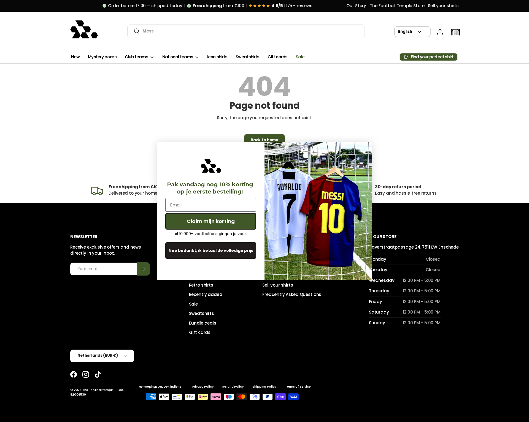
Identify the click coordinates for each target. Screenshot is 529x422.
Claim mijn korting (211, 221)
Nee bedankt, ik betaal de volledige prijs (211, 250)
